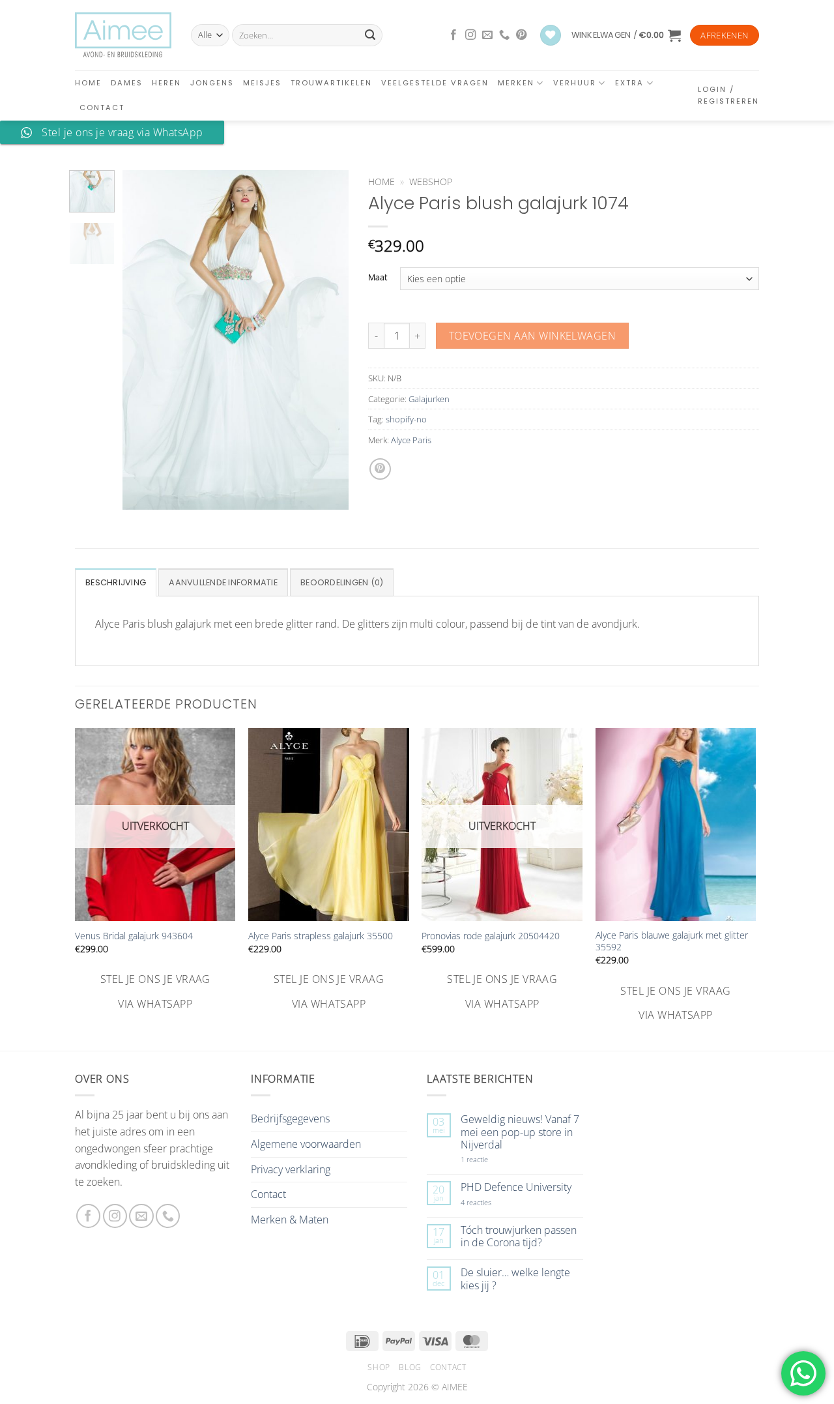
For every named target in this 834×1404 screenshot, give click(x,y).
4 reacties (491, 1202)
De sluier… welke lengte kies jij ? (515, 1278)
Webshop (430, 181)
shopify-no (406, 419)
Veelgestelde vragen (435, 83)
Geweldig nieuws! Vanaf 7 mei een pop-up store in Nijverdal (520, 1132)
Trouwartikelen (331, 83)
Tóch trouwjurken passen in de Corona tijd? (519, 1236)
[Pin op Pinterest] (380, 469)
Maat (377, 277)
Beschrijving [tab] (115, 582)
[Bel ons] (504, 35)
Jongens (212, 83)
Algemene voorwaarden (306, 1144)
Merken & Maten (289, 1219)
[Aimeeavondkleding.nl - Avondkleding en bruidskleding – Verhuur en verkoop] (123, 35)
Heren (166, 83)
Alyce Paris (411, 440)
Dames (127, 83)
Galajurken (429, 399)
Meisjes (262, 83)
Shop (378, 1367)
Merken (516, 83)
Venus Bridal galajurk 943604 (134, 936)
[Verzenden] (370, 35)
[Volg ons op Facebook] (453, 35)
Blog (410, 1367)
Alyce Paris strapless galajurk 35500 (320, 936)
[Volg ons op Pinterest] (521, 35)
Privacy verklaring (290, 1169)
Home (88, 83)
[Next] (327, 339)
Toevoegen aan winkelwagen (532, 336)
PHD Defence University (516, 1187)
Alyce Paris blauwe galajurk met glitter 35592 (672, 941)
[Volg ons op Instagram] (470, 35)
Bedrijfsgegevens (290, 1118)
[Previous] (143, 339)
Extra (629, 83)
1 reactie (489, 1159)
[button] (626, 35)
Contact (101, 107)
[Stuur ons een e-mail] (487, 35)
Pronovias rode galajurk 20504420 (491, 936)
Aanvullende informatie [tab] (223, 582)
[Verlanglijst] (550, 35)
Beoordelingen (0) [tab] (341, 582)
